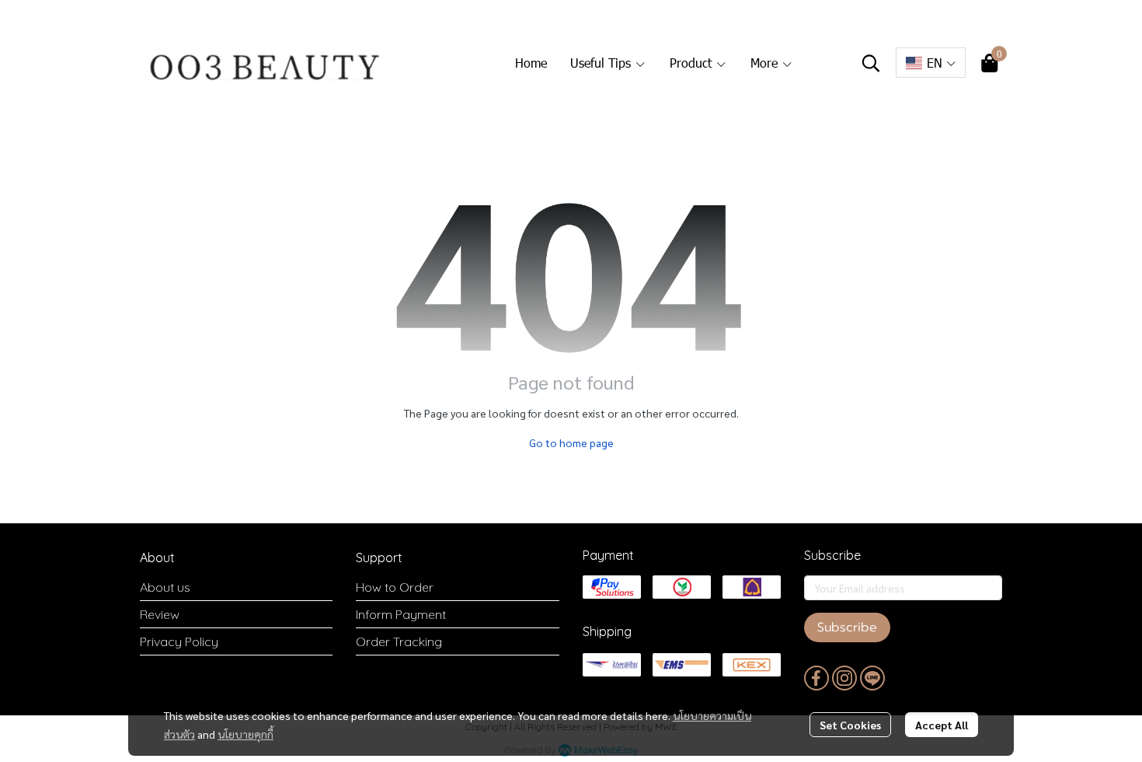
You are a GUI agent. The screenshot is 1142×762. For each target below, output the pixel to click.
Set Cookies (850, 725)
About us (165, 587)
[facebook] (816, 678)
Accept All (941, 725)
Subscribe (847, 627)
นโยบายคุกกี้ (245, 734)
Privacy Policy (179, 641)
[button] (871, 63)
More (766, 62)
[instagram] (844, 678)
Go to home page (571, 442)
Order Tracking (399, 641)
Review (159, 614)
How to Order (394, 587)
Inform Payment (401, 614)
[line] (872, 678)
